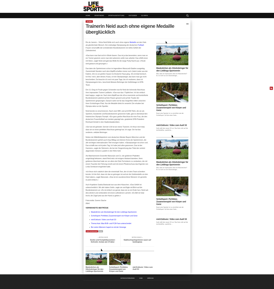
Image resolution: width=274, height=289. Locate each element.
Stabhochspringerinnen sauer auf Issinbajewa (137, 241)
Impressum (150, 278)
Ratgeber (133, 15)
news (100, 231)
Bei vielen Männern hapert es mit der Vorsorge (108, 227)
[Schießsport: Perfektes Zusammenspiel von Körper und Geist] (172, 101)
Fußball (141, 45)
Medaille (133, 42)
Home (88, 15)
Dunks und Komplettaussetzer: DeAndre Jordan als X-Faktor (102, 241)
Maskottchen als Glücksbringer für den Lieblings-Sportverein (114, 212)
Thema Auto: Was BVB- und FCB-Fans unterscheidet (111, 223)
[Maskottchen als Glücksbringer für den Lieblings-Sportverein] (172, 65)
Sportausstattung (116, 15)
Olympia (144, 15)
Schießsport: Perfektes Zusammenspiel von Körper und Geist (114, 216)
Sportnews (99, 15)
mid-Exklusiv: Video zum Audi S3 (103, 219)
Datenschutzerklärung (128, 278)
